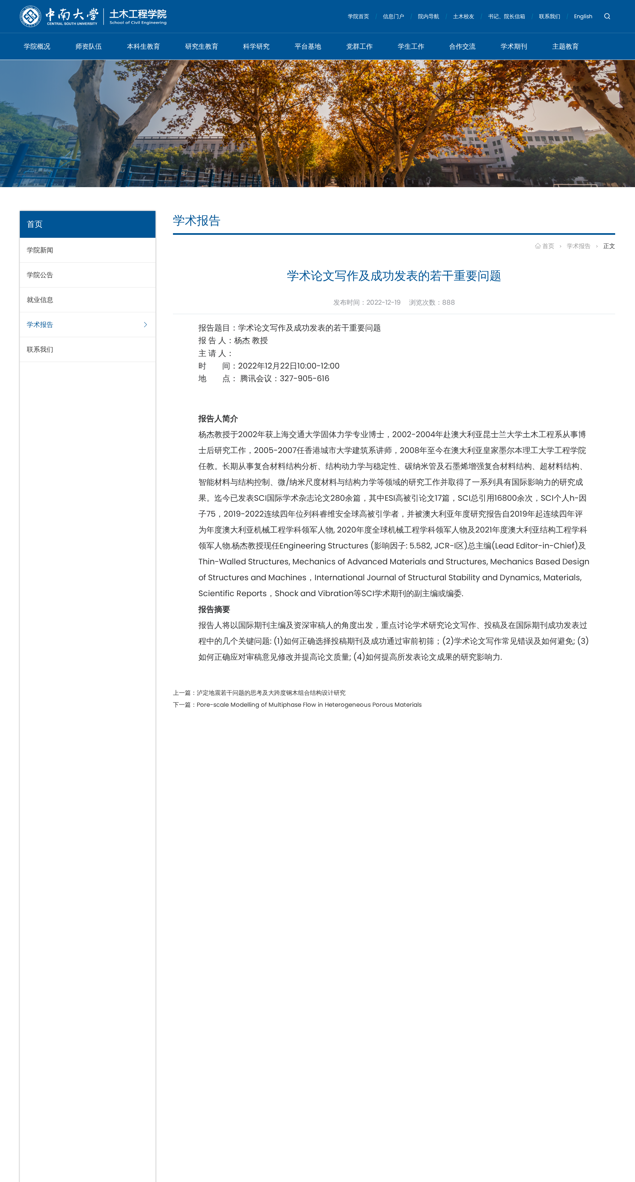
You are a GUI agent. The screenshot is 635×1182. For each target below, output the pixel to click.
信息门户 (393, 16)
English (583, 16)
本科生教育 (143, 46)
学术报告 (579, 246)
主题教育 (565, 46)
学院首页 (358, 16)
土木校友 (463, 16)
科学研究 (256, 46)
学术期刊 (514, 46)
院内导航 (428, 16)
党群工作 (359, 46)
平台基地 (308, 46)
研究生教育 (201, 46)
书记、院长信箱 (506, 16)
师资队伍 (88, 46)
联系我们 (549, 16)
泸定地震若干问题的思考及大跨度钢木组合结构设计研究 (271, 693)
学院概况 (37, 46)
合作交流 (462, 46)
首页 (547, 246)
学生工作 (411, 46)
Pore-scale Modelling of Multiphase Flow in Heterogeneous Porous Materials (309, 704)
